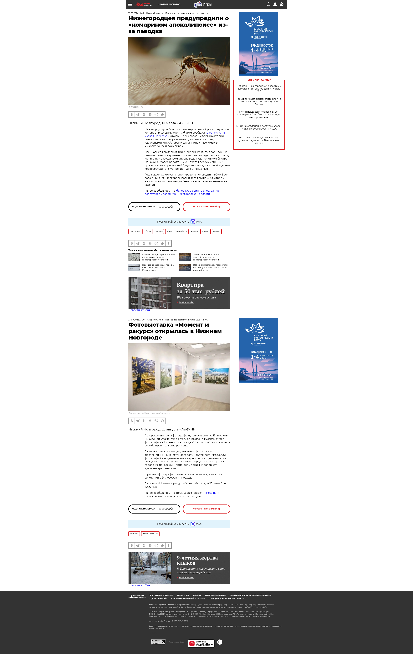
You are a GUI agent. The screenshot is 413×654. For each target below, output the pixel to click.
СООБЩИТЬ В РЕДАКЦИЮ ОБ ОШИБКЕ (226, 599)
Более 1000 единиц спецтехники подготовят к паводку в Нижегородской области (158, 257)
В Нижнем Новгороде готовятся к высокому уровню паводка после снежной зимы (210, 267)
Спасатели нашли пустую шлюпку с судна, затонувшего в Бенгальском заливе (259, 140)
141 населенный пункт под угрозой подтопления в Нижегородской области (206, 257)
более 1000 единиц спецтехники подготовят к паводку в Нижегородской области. (183, 192)
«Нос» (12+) (211, 492)
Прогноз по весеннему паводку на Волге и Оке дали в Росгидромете (158, 267)
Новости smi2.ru (139, 310)
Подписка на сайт (158, 599)
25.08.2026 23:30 (136, 320)
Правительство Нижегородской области (149, 413)
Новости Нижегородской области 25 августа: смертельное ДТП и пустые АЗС (259, 89)
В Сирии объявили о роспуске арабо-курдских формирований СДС (258, 127)
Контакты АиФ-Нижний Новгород (188, 599)
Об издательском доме (161, 595)
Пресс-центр (182, 595)
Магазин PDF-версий (215, 595)
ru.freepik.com (135, 107)
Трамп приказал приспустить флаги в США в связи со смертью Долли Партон (258, 102)
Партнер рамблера (176, 642)
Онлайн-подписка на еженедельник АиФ (251, 595)
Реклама (197, 595)
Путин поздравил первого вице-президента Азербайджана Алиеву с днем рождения (259, 114)
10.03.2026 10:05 (136, 13)
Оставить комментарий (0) (206, 207)
